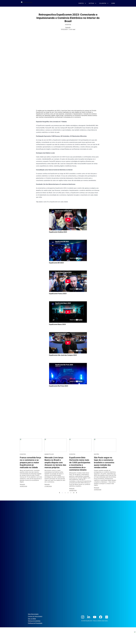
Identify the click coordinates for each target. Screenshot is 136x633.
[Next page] (76, 492)
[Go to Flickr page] (106, 617)
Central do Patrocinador (35, 616)
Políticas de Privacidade (35, 623)
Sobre (113, 3)
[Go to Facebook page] (100, 617)
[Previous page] (59, 492)
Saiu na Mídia (32, 618)
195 (73, 492)
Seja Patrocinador (33, 614)
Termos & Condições (34, 621)
